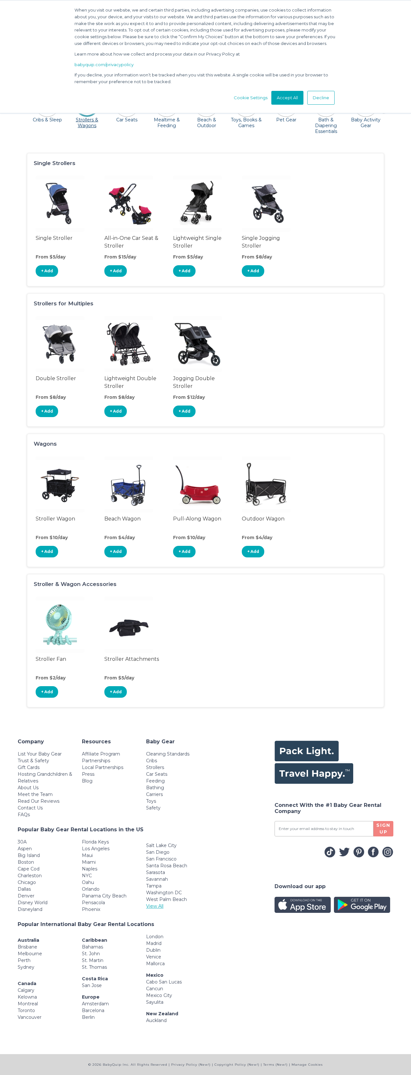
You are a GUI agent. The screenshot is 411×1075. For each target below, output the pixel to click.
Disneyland (30, 909)
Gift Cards (28, 767)
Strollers (155, 767)
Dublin (153, 950)
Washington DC (164, 893)
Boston (26, 862)
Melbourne (30, 954)
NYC (87, 875)
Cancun (154, 989)
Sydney (26, 967)
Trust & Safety (33, 761)
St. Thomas (94, 967)
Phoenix (91, 909)
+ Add (47, 270)
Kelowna (27, 997)
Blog (87, 781)
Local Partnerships (102, 767)
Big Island (29, 855)
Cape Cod (28, 869)
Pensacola (93, 902)
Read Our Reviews (38, 801)
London (154, 937)
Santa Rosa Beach (166, 866)
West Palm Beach (166, 899)
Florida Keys (95, 842)
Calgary (26, 990)
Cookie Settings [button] (250, 97)
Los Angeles (95, 849)
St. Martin (92, 960)
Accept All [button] (287, 97)
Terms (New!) (275, 1064)
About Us (28, 788)
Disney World (33, 902)
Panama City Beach (104, 896)
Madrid (154, 943)
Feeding (155, 781)
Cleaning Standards (167, 754)
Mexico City (159, 995)
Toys (151, 801)
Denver (26, 896)
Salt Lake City (161, 845)
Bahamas (92, 947)
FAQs (24, 814)
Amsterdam (95, 1004)
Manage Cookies (307, 1064)
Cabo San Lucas (164, 982)
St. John (91, 954)
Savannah (157, 879)
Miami (89, 862)
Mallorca (155, 963)
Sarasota (155, 872)
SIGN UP (383, 828)
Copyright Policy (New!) (236, 1064)
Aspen (25, 849)
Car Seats (156, 774)
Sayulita (154, 1002)
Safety (153, 808)
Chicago (27, 882)
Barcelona (93, 1010)
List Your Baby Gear (40, 754)
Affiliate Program (101, 754)
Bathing (155, 788)
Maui (87, 855)
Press (88, 774)
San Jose (92, 985)
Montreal (28, 1004)
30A (22, 842)
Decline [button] (321, 97)
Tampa (154, 886)
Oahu (88, 882)
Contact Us (30, 808)
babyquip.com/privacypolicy (104, 64)
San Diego (158, 852)
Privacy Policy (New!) (191, 1064)
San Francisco (161, 859)
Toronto (26, 1010)
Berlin (88, 1017)
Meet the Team (35, 794)
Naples (89, 869)
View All (154, 906)
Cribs (151, 761)
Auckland (156, 1020)
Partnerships (96, 761)
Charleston (30, 875)
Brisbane (27, 947)
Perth (24, 960)
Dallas (24, 889)
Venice (153, 957)
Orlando (91, 889)
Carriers (154, 794)
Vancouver (29, 1017)
